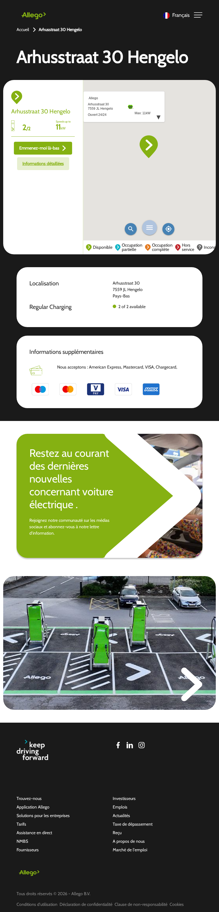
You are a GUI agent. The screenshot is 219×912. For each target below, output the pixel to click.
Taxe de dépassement (132, 824)
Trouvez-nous (29, 798)
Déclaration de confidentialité (86, 904)
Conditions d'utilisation (37, 904)
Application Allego (33, 807)
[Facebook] (118, 745)
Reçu (117, 832)
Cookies (177, 904)
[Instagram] (141, 745)
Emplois (120, 807)
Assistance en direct (34, 832)
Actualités (121, 815)
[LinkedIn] (129, 745)
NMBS (22, 841)
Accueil (23, 29)
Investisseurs (124, 798)
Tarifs (21, 824)
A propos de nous (129, 841)
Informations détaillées (43, 163)
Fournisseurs (28, 849)
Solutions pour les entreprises (43, 815)
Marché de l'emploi (130, 849)
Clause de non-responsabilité (141, 904)
